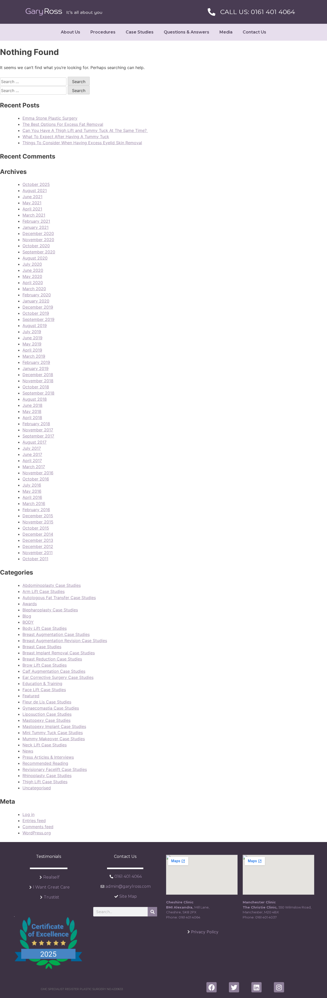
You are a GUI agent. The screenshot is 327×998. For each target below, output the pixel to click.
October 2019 (35, 313)
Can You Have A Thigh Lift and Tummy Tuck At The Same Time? (85, 130)
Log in (28, 814)
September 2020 (38, 251)
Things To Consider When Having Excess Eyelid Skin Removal (82, 142)
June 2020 (32, 270)
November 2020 (38, 239)
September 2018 (38, 393)
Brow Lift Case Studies (44, 665)
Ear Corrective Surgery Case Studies (58, 677)
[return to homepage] (64, 12)
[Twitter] (234, 987)
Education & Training (42, 683)
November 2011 (37, 552)
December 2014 (37, 534)
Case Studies (140, 32)
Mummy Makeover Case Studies (53, 738)
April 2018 (32, 417)
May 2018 (31, 411)
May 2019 (31, 343)
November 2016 (37, 472)
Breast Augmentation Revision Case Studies (64, 640)
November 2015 (37, 521)
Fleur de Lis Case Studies (46, 701)
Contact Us (254, 32)
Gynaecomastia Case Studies (50, 708)
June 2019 (32, 337)
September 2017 (38, 436)
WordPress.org (36, 832)
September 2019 (38, 319)
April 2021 (32, 208)
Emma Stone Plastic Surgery (49, 118)
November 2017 (37, 429)
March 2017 (33, 466)
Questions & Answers (186, 32)
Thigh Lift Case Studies (44, 781)
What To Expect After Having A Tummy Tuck (65, 136)
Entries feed (34, 820)
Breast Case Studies (41, 646)
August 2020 (35, 258)
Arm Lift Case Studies (43, 591)
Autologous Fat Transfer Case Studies (59, 597)
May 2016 (31, 491)
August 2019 (34, 325)
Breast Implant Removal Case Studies (58, 652)
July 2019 (31, 331)
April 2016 (32, 497)
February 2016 (36, 509)
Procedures (102, 32)
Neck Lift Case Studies (44, 744)
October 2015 (35, 528)
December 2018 (37, 374)
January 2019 (35, 368)
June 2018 (32, 405)
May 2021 (31, 202)
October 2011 (35, 558)
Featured (30, 695)
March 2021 (33, 215)
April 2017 (32, 460)
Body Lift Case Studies (44, 628)
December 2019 (37, 307)
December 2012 (37, 546)
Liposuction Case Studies (47, 714)
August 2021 (34, 190)
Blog (26, 616)
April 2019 (32, 350)
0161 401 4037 (266, 917)
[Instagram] (279, 987)
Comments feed (37, 826)
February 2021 (36, 221)
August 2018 (34, 399)
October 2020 (36, 245)
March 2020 (34, 288)
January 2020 (35, 301)
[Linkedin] (256, 987)
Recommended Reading (45, 763)
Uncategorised (36, 787)
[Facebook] (211, 987)
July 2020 (32, 264)
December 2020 (38, 233)
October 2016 (35, 478)
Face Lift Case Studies (44, 689)
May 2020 (32, 276)
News (27, 751)
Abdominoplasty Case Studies (51, 585)
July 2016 (31, 485)
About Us (70, 32)
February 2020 (36, 294)
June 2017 (32, 454)
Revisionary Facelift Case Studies (54, 769)
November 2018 (37, 380)
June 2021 (32, 196)
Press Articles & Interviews (48, 757)
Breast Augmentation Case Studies (56, 634)
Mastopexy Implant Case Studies (54, 726)
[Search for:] (34, 81)
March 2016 (33, 503)
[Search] (152, 911)
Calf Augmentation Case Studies (53, 671)
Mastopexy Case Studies (46, 720)
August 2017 (34, 442)
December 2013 (37, 540)
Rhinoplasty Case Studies (47, 775)
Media (225, 32)
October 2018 (35, 386)
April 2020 (32, 282)
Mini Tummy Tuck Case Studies (52, 732)
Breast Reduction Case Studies (52, 658)
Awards (29, 603)
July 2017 (31, 448)
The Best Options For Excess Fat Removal (62, 124)
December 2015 (37, 515)
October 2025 (36, 184)
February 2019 (36, 362)
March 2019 (33, 356)
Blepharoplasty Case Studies (50, 609)
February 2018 (36, 423)
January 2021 (35, 227)
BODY (28, 622)
